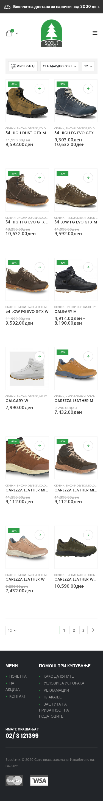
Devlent (11, 766)
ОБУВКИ (10, 128)
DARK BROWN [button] (21, 154)
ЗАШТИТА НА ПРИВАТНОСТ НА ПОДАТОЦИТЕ (54, 710)
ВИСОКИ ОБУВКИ (27, 128)
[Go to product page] (27, 368)
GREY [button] (56, 154)
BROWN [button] (7, 154)
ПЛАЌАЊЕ (53, 697)
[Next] (93, 630)
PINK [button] (7, 600)
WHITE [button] (7, 417)
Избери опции (39, 89)
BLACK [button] (56, 332)
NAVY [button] (63, 154)
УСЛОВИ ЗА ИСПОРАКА (64, 683)
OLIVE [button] (70, 154)
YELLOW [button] (56, 422)
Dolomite (45, 128)
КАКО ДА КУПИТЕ (59, 676)
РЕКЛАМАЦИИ (56, 690)
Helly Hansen (48, 396)
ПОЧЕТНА (18, 676)
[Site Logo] (52, 33)
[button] (95, 33)
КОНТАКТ (17, 696)
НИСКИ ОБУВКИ (76, 218)
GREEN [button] (14, 154)
